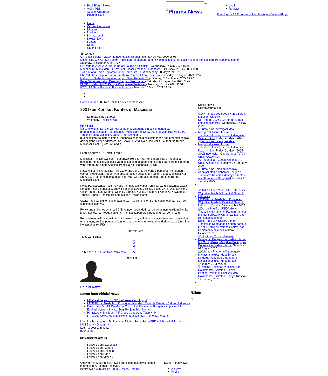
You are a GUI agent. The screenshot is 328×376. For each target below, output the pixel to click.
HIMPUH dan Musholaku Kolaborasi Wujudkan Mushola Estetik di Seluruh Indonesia (138, 303)
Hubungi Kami (96, 14)
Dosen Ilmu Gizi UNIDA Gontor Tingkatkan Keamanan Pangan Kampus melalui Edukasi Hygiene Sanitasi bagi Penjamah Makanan (135, 308)
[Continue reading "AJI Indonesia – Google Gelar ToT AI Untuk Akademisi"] (223, 156)
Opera (124, 368)
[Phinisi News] (184, 12)
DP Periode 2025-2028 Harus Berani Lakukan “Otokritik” (220, 121)
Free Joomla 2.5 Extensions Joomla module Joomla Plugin (252, 14)
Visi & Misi (93, 8)
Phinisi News (109, 119)
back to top (86, 330)
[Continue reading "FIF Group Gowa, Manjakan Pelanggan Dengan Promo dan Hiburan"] (223, 239)
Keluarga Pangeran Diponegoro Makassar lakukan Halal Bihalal (217, 259)
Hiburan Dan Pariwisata (111, 252)
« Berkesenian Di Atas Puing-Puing (128, 321)
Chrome (134, 368)
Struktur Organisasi (98, 11)
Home (84, 102)
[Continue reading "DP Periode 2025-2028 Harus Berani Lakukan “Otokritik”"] (223, 116)
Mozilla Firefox (110, 368)
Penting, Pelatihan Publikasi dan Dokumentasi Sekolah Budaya (218, 275)
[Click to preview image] (135, 134)
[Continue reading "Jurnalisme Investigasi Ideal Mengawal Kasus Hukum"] (223, 132)
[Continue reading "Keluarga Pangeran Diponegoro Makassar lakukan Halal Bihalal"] (223, 254)
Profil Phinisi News (98, 5)
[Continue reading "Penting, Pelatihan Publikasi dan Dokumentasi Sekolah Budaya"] (223, 270)
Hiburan (93, 102)
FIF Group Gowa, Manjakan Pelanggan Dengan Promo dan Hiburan (128, 315)
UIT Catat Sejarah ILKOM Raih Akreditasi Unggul (117, 300)
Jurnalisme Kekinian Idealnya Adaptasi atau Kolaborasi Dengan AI (221, 177)
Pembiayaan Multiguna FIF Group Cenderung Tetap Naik (121, 312)
